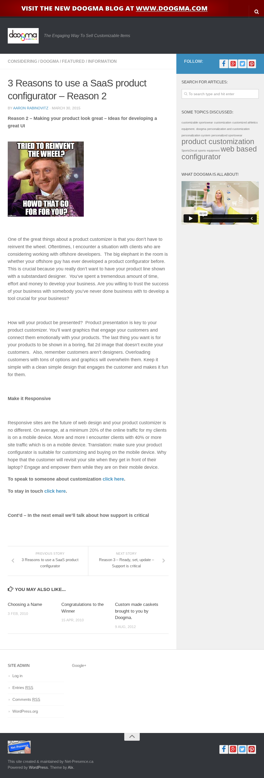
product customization (218, 141)
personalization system (196, 135)
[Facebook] (223, 63)
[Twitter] (242, 63)
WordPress (38, 767)
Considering (22, 61)
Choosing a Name (25, 604)
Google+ (79, 665)
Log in (17, 676)
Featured (73, 61)
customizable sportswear (197, 122)
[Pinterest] (251, 63)
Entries (22, 687)
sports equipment (209, 150)
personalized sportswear (226, 135)
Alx (70, 767)
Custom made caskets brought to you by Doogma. (136, 611)
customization (222, 122)
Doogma (49, 61)
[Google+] (233, 63)
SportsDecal (189, 150)
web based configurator (219, 153)
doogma (201, 128)
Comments (26, 699)
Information (102, 61)
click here (113, 479)
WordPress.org (25, 711)
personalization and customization (228, 128)
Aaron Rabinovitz (30, 108)
